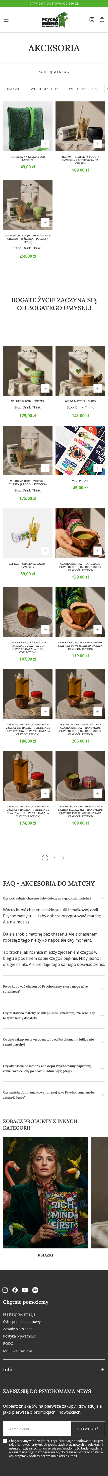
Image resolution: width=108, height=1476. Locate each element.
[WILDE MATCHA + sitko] (80, 371)
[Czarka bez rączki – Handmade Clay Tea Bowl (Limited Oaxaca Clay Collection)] (80, 612)
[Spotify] (35, 1290)
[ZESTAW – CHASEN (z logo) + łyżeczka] (27, 533)
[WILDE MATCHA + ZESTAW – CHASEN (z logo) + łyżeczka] (27, 450)
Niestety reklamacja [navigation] (19, 1314)
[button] (6, 20)
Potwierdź (88, 1429)
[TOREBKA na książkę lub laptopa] (27, 126)
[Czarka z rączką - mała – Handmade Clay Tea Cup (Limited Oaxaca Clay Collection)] (27, 612)
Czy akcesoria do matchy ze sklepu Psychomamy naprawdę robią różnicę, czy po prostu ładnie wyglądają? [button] (47, 1068)
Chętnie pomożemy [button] (25, 1302)
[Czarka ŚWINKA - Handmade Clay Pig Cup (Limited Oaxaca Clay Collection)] (80, 533)
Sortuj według (54, 72)
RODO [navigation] (8, 1343)
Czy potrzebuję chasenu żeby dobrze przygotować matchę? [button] (47, 898)
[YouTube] (25, 1290)
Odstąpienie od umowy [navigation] (22, 1321)
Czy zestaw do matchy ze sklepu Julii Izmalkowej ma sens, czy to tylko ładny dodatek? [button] (49, 1015)
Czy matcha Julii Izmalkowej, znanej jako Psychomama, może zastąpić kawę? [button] (48, 1094)
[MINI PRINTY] (80, 450)
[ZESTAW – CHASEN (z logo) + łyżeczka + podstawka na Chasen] (80, 126)
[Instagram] (5, 1290)
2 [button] (54, 858)
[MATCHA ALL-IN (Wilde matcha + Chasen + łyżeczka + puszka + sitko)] (27, 205)
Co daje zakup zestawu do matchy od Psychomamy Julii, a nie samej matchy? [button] (48, 1041)
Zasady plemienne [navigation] (18, 1328)
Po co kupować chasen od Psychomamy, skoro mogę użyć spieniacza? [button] (45, 988)
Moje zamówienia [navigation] (17, 1350)
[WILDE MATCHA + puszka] (27, 371)
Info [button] (7, 1369)
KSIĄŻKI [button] (14, 89)
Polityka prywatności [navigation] (19, 1336)
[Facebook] (15, 1290)
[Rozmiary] (45, 144)
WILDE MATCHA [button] (45, 89)
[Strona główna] (54, 20)
